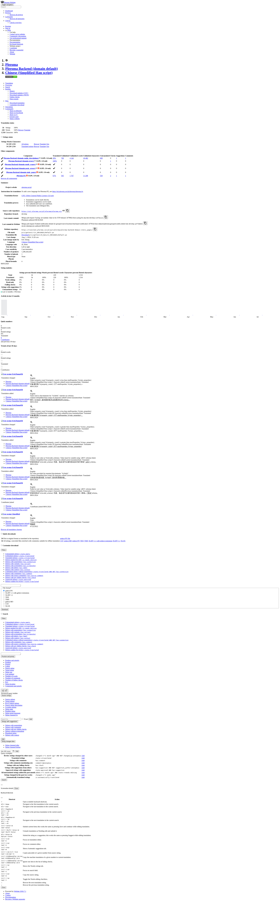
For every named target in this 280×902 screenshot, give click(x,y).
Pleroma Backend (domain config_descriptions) (21, 158)
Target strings (10, 701)
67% (54, 176)
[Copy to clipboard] (67, 211)
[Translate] (2, 159)
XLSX (123, 541)
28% (54, 158)
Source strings (10, 699)
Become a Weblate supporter (15, 899)
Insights (8, 89)
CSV (62, 541)
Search (7, 87)
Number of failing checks (14, 680)
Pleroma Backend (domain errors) (21, 161)
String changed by (11, 715)
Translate (27, 130)
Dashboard (9, 11)
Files (7, 101)
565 (62, 176)
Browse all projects (16, 15)
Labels (7, 666)
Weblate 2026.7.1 (20, 891)
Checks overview (16, 23)
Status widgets (15, 119)
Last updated (9, 674)
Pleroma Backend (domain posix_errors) (20, 168)
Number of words (11, 676)
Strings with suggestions (13, 725)
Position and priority (12, 660)
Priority (7, 664)
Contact (8, 895)
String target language (12, 713)
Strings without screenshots (14, 731)
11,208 (85, 176)
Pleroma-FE (21, 176)
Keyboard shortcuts (16, 44)
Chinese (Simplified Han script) (29, 73)
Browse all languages (17, 19)
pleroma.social (27, 187)
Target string (9, 670)
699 (101, 158)
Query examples (6, 753)
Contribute (13, 48)
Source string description (13, 705)
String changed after (12, 745)
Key (6, 682)
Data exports (14, 99)
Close (16, 788)
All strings (25, 144)
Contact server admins (17, 34)
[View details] (31, 376)
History (12, 91)
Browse (21, 130)
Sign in (7, 28)
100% (55, 161)
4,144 (72, 158)
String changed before (12, 747)
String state (9, 709)
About (12, 52)
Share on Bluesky (16, 111)
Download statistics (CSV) (19, 93)
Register (8, 26)
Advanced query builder (9, 693)
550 (101, 176)
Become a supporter (16, 50)
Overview (8, 85)
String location (10, 684)
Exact (26, 719)
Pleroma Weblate (10, 2)
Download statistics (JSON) (19, 95)
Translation (9, 83)
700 (62, 158)
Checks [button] (7, 21)
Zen (47, 144)
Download (25, 235)
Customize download (17, 105)
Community (9, 109)
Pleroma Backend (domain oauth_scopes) (20, 164)
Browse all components (9, 178)
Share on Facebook (16, 113)
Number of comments (12, 678)
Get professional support (18, 38)
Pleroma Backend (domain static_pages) (21, 172)
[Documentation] (1, 137)
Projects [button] (8, 13)
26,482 (85, 158)
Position (8, 662)
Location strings (10, 707)
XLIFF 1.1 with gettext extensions (100, 541)
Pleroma (11, 64)
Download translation (17, 103)
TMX (86, 541)
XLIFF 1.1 (116, 541)
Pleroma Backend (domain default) (31, 69)
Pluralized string (10, 733)
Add (30, 719)
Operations (9, 107)
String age (8, 672)
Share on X (14, 115)
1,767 (72, 176)
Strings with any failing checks (15, 729)
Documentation (15, 42)
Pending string (10, 711)
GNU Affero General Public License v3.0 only (38, 196)
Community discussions (18, 36)
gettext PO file (65, 538)
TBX (82, 541)
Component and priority (13, 686)
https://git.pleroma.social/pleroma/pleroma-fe (67, 191)
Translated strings (27, 146)
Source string (9, 668)
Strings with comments (13, 727)
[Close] (2, 797)
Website (12, 54)
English (32, 378)
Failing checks (15, 97)
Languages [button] (9, 17)
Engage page (14, 117)
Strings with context (12, 735)
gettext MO (68, 541)
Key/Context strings (12, 703)
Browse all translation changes (11, 529)
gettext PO (76, 541)
